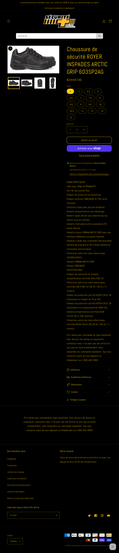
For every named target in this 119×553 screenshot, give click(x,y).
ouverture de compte (15, 491)
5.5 (88, 91)
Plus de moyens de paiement (89, 155)
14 (71, 117)
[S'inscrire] (56, 515)
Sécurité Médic (76, 545)
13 (102, 111)
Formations (12, 465)
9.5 (90, 104)
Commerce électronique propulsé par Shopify (97, 545)
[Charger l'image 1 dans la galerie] (14, 83)
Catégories (11, 458)
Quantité (70, 124)
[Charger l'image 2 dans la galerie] (27, 83)
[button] (9, 21)
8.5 (71, 104)
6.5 (71, 98)
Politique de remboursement (18, 485)
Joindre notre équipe (15, 472)
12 (92, 111)
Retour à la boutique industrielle (20, 498)
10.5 (72, 111)
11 (82, 111)
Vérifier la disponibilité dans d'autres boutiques (89, 174)
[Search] (99, 36)
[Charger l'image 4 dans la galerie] (53, 83)
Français (13, 541)
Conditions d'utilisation (16, 478)
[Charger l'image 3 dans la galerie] (40, 83)
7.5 (90, 98)
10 (100, 104)
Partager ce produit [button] (78, 399)
